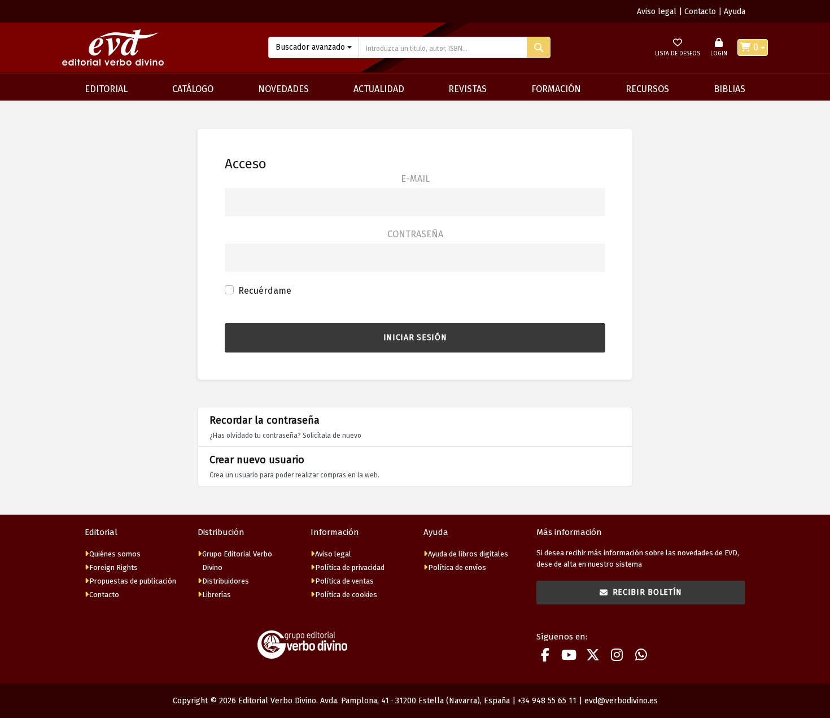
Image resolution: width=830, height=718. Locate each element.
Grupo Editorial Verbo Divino (237, 561)
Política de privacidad (350, 567)
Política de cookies (346, 594)
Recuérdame (264, 290)
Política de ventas (344, 581)
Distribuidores (225, 581)
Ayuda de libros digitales (468, 554)
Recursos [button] (647, 89)
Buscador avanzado (310, 47)
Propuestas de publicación (132, 581)
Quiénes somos (115, 554)
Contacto (700, 11)
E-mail (415, 178)
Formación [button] (556, 89)
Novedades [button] (283, 89)
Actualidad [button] (378, 89)
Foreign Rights (113, 567)
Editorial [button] (106, 89)
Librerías (216, 594)
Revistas (467, 89)
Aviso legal (656, 11)
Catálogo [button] (192, 89)
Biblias (729, 89)
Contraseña (415, 234)
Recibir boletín (648, 592)
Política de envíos (457, 567)
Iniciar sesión (415, 337)
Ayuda (734, 11)
